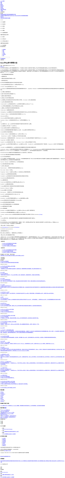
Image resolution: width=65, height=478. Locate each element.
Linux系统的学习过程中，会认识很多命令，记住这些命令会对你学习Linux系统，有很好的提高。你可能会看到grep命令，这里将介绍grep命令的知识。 (27, 293)
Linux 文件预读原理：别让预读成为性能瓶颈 (37, 405)
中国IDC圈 (51, 460)
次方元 (61, 460)
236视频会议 (47, 460)
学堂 (1, 3)
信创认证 (9, 15)
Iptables (4, 298)
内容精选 (4, 49)
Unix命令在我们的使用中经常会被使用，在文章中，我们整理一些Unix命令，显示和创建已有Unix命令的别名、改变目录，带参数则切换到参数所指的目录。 (28, 337)
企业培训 (2, 8)
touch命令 (6, 309)
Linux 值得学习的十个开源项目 (5, 405)
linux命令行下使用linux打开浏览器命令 (9, 245)
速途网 (30, 460)
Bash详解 (4, 336)
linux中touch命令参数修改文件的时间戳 (9, 243)
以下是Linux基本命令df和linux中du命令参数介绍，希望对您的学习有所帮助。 (14, 383)
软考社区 (8, 431)
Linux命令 (7, 354)
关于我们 (4, 438)
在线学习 (2, 16)
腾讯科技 (5, 460)
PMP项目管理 (22, 15)
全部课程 (2, 15)
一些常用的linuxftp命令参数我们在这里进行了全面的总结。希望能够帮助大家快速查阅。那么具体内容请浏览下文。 (21, 268)
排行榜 (6, 14)
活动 (3, 55)
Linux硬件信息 (3, 354)
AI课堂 (1, 10)
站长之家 (27, 460)
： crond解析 (5, 342)
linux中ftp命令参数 (7, 255)
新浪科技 (2, 460)
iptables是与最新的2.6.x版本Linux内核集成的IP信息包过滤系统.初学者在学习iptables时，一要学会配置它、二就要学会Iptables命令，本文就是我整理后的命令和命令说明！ (30, 299)
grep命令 (1, 297)
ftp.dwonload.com (5, 227)
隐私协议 (4, 445)
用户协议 (4, 444)
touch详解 (4, 304)
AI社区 (3, 53)
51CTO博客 (4, 431)
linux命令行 (22, 255)
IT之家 (38, 460)
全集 (4, 267)
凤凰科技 (11, 460)
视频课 (1, 14)
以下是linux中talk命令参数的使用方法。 (7, 377)
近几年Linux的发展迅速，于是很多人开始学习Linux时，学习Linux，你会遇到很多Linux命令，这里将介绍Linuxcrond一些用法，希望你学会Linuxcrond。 (27, 343)
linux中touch (2, 309)
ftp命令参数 (12, 255)
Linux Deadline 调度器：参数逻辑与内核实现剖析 (20, 405)
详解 (4, 261)
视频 (3, 50)
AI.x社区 (17, 431)
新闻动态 (4, 439)
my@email (40, 214)
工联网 (40, 460)
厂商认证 (16, 15)
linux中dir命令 (2, 315)
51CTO (3, 429)
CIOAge (6, 429)
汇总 (4, 273)
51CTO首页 (2, 1)
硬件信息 (4, 348)
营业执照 (2, 456)
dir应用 (4, 310)
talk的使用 (5, 376)
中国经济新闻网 (34, 460)
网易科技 (8, 460)
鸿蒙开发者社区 (3, 9)
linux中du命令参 (3, 387)
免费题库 (26, 15)
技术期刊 (4, 54)
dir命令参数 (7, 315)
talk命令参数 (7, 381)
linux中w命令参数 (3, 321)
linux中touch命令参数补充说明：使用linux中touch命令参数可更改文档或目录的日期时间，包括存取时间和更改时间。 (21, 305)
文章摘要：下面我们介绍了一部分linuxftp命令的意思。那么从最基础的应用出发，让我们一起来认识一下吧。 (19, 324)
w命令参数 (9, 321)
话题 (3, 51)
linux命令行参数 (17, 255)
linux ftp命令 (2, 272)
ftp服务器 (2, 255)
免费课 (1, 7)
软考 (7, 15)
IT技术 (19, 15)
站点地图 (4, 440)
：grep (4, 292)
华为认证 (12, 15)
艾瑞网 (24, 460)
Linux (5, 303)
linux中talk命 (2, 381)
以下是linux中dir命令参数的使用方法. (7, 311)
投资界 (59, 460)
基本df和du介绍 (7, 382)
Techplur (10, 429)
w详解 (4, 316)
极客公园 (43, 460)
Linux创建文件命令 (3, 367)
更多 (5, 407)
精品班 (1, 4)
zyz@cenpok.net (16, 227)
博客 (1, 2)
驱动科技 (15, 460)
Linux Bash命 (2, 341)
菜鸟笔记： (5, 355)
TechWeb (21, 460)
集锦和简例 (5, 279)
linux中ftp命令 (2, 266)
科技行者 (18, 460)
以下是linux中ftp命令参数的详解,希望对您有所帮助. (9, 262)
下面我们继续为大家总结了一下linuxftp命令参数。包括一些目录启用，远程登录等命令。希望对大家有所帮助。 (20, 274)
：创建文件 (5, 361)
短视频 (9, 14)
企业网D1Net (55, 460)
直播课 (11, 14)
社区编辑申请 (2, 58)
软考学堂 (14, 14)
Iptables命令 (2, 303)
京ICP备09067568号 (7, 450)
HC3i (8, 429)
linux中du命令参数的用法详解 (7, 244)
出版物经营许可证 (7, 456)
